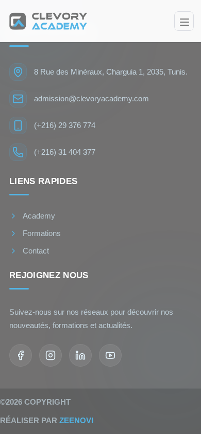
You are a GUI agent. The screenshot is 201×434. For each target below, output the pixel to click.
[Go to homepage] (47, 20)
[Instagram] (50, 355)
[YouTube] (110, 355)
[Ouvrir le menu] (184, 21)
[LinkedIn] (80, 355)
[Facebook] (20, 355)
